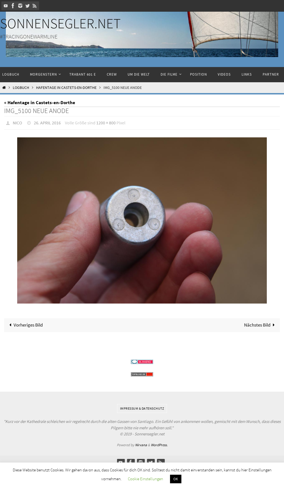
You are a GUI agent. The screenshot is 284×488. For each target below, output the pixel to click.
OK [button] (175, 479)
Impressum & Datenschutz (142, 407)
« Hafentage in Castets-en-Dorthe (39, 102)
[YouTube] (5, 5)
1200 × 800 (106, 122)
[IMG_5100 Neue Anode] (142, 219)
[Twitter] (27, 5)
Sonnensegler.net (60, 23)
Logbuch (21, 87)
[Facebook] (13, 5)
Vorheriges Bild (28, 323)
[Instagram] (20, 5)
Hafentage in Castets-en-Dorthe (66, 87)
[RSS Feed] (34, 5)
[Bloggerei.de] (142, 360)
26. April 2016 (47, 122)
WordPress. (159, 443)
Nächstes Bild (257, 323)
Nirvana (141, 443)
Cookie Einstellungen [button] (145, 478)
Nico (17, 122)
